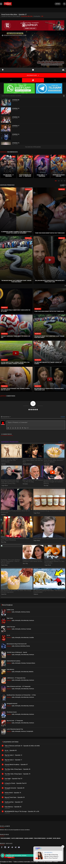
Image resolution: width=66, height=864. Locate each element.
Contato (55, 861)
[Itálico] (10, 428)
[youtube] (19, 847)
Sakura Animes (28, 838)
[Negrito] (8, 428)
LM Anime (49, 838)
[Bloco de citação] (22, 428)
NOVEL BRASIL (57, 838)
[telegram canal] (12, 847)
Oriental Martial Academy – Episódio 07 (16, 764)
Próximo (55, 80)
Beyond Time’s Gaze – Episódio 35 (14, 797)
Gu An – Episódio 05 (10, 750)
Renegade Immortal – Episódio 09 (14, 788)
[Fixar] (15, 428)
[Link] (25, 428)
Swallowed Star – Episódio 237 (14, 802)
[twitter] (8, 847)
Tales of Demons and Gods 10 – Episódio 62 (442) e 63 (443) (22, 746)
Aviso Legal (34, 861)
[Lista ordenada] (18, 428)
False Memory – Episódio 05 (13, 807)
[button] (55, 180)
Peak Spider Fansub (39, 838)
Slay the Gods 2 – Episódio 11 (13, 760)
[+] (28, 427)
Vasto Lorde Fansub (17, 838)
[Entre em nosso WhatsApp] (19, 88)
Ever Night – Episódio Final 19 (13, 778)
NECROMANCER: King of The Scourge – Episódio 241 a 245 (22, 811)
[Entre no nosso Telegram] (49, 88)
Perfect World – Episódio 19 (13, 792)
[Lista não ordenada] (20, 428)
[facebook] (2, 847)
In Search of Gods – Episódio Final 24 (15, 783)
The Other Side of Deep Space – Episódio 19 (17, 774)
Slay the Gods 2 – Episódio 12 (13, 755)
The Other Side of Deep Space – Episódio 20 (17, 769)
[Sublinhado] (13, 428)
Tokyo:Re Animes (5, 838)
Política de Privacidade (45, 861)
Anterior (11, 80)
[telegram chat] (15, 847)
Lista (33, 80)
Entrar (58, 3)
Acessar (62, 416)
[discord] (5, 847)
